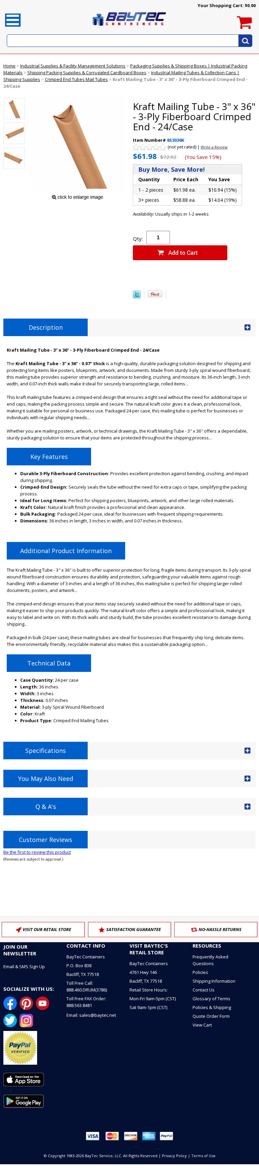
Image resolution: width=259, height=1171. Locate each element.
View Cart (202, 1025)
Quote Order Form (211, 1016)
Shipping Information (214, 981)
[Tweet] (137, 297)
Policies (200, 972)
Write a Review (214, 146)
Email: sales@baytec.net (91, 1015)
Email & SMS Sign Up (24, 966)
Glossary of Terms (211, 999)
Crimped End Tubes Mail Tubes (76, 79)
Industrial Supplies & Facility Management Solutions (72, 66)
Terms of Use (203, 1155)
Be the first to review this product (37, 852)
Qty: (138, 238)
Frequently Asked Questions (210, 960)
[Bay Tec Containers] (129, 28)
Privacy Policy (174, 1155)
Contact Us (203, 990)
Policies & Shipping (212, 1007)
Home (9, 66)
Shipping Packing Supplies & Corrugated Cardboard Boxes (86, 73)
